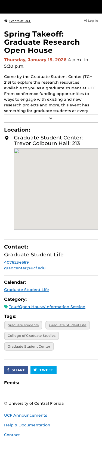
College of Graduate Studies (31, 336)
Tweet (46, 370)
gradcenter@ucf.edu (25, 268)
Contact (12, 434)
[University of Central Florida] (41, 6)
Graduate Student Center (29, 346)
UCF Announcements (25, 415)
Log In (93, 20)
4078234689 (16, 262)
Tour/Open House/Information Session (47, 306)
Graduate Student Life (26, 289)
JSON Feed (63, 382)
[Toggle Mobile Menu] (96, 6)
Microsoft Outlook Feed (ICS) (35, 382)
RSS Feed (44, 382)
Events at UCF (20, 21)
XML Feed (53, 382)
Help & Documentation (27, 425)
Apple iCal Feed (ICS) (26, 382)
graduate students (23, 325)
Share (18, 370)
